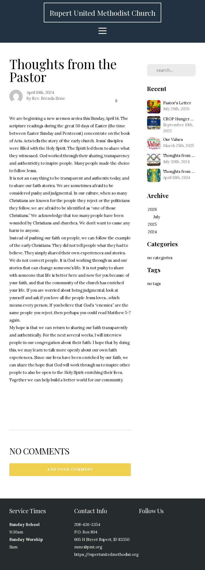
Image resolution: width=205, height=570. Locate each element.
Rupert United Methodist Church (102, 13)
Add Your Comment (70, 469)
